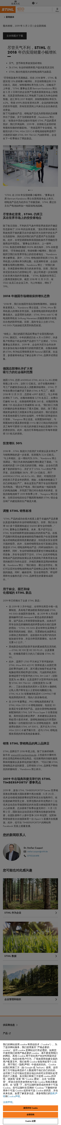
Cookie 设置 (30, 1121)
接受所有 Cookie (30, 1108)
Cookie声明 (14, 1096)
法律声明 (7, 1102)
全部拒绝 (30, 1114)
